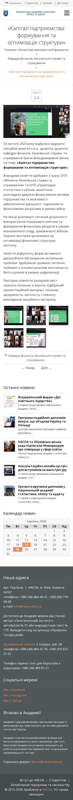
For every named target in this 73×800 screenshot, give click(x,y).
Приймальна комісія (19, 644)
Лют (36, 92)
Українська (14, 3)
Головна (10, 50)
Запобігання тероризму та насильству (40, 785)
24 (36, 97)
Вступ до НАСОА (32, 780)
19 (26, 545)
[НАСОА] (8, 13)
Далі (46, 368)
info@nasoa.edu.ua (27, 606)
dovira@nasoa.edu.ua (46, 762)
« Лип (6, 521)
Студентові (31, 3)
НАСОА (47, 789)
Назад (28, 368)
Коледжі (47, 3)
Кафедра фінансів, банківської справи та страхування (36, 61)
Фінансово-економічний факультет (44, 50)
